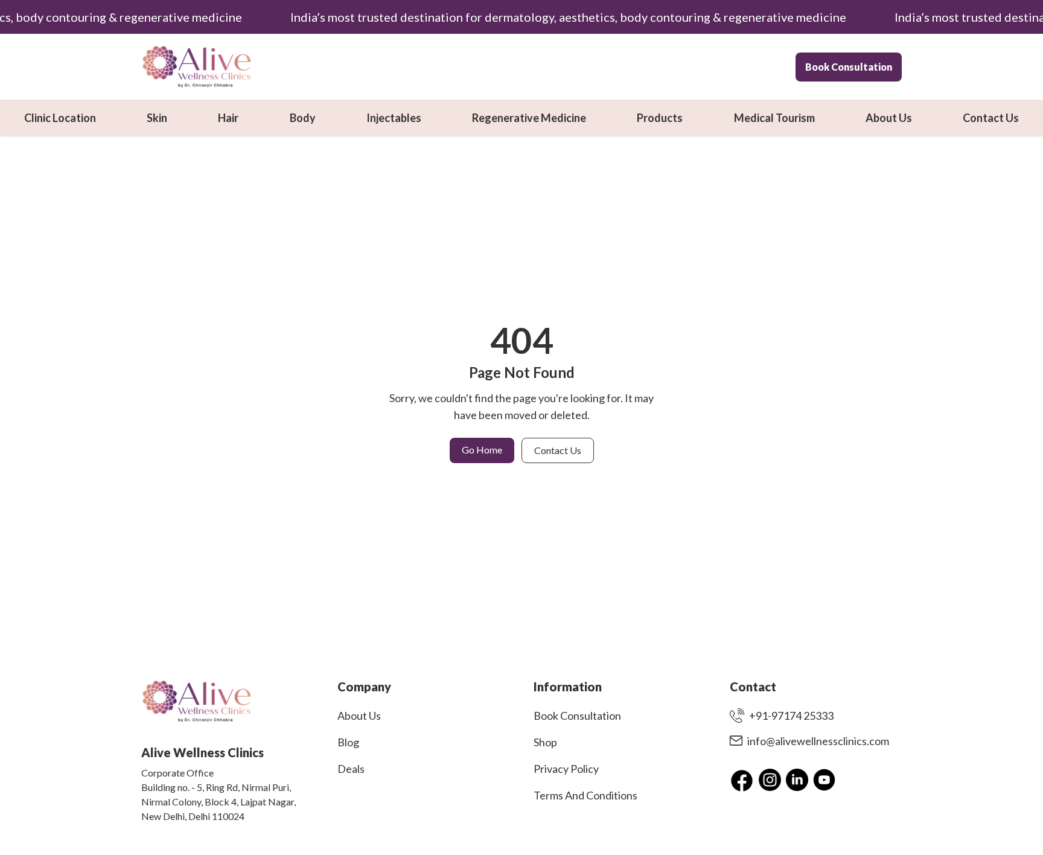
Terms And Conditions (585, 795)
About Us (889, 117)
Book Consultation (848, 66)
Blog (348, 742)
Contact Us (991, 117)
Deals (351, 768)
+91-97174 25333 (791, 715)
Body (303, 117)
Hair (228, 117)
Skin (157, 117)
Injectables (393, 117)
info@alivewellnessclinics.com (818, 741)
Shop (545, 742)
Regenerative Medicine (529, 117)
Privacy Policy (566, 768)
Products (660, 117)
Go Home (482, 449)
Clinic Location (60, 117)
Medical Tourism (774, 117)
